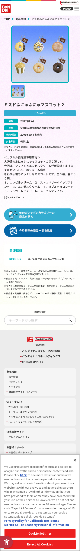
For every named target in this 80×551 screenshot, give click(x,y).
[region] (40, 502)
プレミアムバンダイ (19, 437)
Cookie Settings (40, 533)
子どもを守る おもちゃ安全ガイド (46, 259)
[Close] (75, 460)
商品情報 (21, 19)
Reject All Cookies (40, 544)
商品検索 (13, 377)
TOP (7, 19)
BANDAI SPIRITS (32, 361)
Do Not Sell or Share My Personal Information (36, 525)
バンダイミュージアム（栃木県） (26, 421)
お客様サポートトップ (20, 452)
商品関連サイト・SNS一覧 (23, 391)
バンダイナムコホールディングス (41, 356)
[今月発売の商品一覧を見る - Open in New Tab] (40, 230)
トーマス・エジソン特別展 (23, 411)
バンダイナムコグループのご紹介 (41, 351)
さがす (69, 320)
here (23, 475)
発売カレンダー (17, 381)
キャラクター (16, 386)
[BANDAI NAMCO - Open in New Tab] (44, 339)
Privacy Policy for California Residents (31, 521)
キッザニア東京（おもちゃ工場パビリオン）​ (32, 416)
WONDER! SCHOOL (19, 407)
